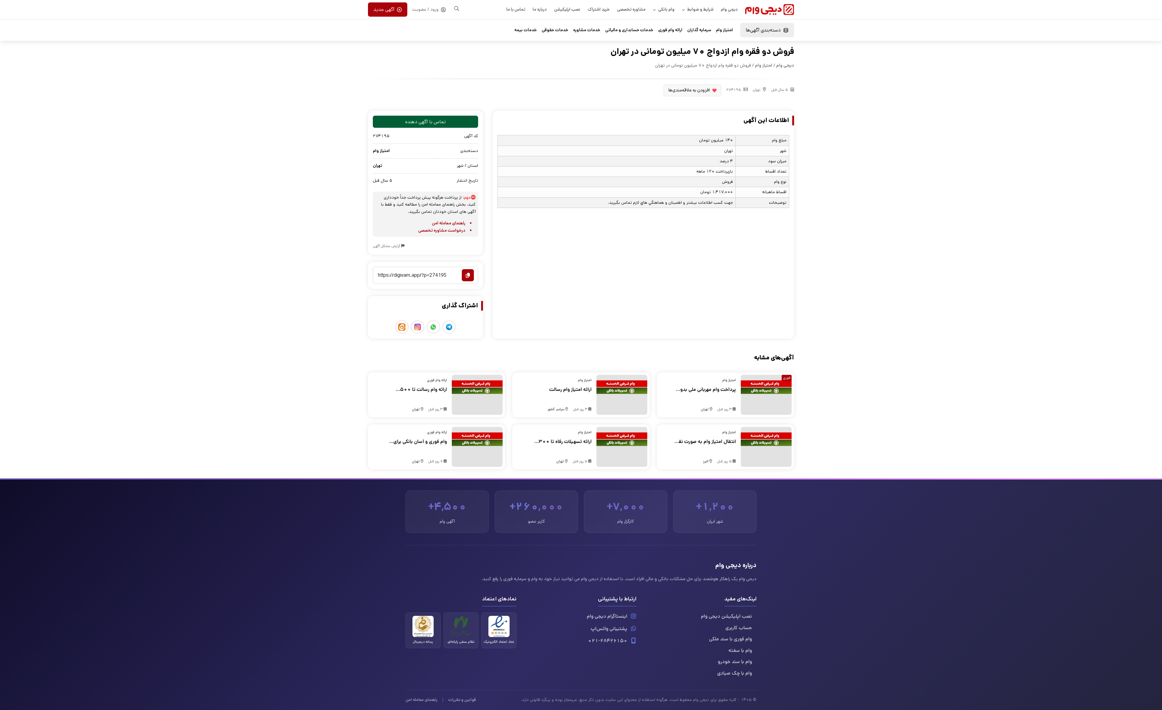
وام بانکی (666, 9)
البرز (705, 461)
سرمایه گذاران (699, 30)
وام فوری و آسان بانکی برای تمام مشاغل (420, 441)
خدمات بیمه (525, 30)
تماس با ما (515, 9)
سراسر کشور (555, 409)
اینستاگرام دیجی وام (607, 616)
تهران (756, 89)
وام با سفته (740, 650)
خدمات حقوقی (555, 30)
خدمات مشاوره (586, 30)
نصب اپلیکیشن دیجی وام (726, 616)
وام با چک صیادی (734, 673)
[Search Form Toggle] (457, 8)
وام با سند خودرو (735, 661)
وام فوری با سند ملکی (730, 639)
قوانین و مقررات (462, 700)
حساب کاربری (738, 627)
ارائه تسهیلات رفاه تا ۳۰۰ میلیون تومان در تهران (565, 441)
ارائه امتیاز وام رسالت (570, 389)
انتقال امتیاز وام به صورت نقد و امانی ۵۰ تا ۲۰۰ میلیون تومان (706, 441)
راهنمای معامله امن (448, 223)
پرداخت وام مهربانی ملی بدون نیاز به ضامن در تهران (706, 389)
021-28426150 (607, 640)
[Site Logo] (769, 9)
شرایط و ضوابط (700, 9)
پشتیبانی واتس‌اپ (609, 628)
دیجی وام (729, 9)
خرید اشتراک (599, 9)
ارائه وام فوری (670, 30)
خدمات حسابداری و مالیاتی (629, 30)
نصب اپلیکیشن (567, 9)
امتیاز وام (724, 30)
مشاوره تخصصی (631, 9)
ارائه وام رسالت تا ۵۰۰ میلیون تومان (423, 389)
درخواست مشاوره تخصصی (441, 230)
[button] (767, 30)
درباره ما (540, 9)
